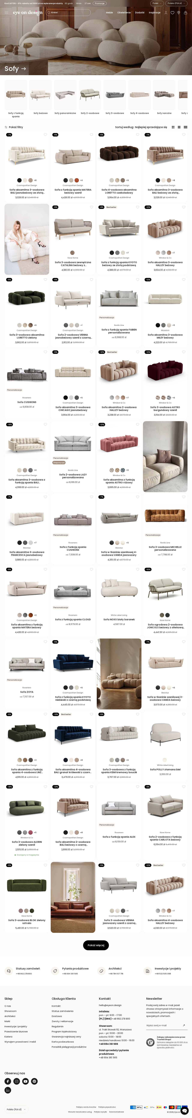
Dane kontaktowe (116, 1112)
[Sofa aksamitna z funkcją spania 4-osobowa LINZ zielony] (27, 733)
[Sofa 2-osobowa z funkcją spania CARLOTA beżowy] (165, 806)
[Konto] (166, 12)
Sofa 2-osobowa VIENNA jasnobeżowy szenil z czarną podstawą (73, 337)
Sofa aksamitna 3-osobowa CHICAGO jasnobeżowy (73, 409)
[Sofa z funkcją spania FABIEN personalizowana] (119, 298)
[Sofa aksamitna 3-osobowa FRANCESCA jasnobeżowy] (27, 516)
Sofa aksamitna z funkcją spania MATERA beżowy (26, 626)
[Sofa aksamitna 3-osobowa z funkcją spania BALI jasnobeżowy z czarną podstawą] (27, 443)
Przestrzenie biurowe (16, 1031)
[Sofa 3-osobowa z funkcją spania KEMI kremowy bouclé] (119, 733)
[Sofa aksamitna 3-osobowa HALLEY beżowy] (165, 226)
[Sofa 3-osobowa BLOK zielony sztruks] (27, 884)
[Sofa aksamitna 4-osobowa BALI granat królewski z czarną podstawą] (73, 733)
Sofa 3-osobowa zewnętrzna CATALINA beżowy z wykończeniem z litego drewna (73, 265)
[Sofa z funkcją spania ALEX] (119, 806)
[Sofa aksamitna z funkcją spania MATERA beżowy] (27, 588)
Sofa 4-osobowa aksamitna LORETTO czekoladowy (119, 191)
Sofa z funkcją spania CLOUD (73, 619)
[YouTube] (25, 1081)
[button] (6, 12)
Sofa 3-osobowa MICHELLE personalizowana (165, 548)
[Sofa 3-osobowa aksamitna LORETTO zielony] (27, 298)
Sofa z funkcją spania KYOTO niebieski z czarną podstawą (73, 698)
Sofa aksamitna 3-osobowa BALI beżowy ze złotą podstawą (165, 192)
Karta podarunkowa (63, 1041)
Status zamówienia (62, 1011)
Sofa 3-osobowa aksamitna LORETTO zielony (26, 336)
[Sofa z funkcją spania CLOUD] (73, 588)
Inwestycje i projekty (15, 1026)
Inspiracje (154, 12)
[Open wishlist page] (172, 12)
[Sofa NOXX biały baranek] (119, 588)
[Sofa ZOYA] (27, 661)
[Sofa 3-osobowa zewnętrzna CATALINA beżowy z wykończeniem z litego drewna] (73, 226)
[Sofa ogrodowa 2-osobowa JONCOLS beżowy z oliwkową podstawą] (165, 588)
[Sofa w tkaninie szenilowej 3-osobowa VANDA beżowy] (165, 661)
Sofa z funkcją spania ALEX (119, 837)
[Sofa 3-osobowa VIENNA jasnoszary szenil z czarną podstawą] (119, 884)
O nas (7, 1006)
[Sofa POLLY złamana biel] (165, 733)
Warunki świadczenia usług (80, 1112)
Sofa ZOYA (26, 692)
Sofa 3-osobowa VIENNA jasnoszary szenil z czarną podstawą (119, 923)
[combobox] (157, 3)
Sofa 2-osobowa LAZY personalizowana (73, 476)
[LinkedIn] (7, 1090)
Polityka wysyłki (100, 1112)
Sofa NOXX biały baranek (119, 619)
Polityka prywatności (107, 1107)
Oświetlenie (124, 12)
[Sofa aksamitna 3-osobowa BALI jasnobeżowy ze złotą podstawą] (27, 154)
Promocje (99, 3)
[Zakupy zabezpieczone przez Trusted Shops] (150, 1042)
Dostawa (57, 1016)
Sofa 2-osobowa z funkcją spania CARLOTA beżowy (165, 838)
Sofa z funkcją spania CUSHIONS (73, 548)
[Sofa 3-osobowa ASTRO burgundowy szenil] (165, 371)
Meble (109, 12)
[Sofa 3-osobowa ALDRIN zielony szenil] (27, 806)
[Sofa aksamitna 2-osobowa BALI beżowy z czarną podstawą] (73, 806)
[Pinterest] (34, 1081)
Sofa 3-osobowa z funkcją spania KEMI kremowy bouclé (119, 771)
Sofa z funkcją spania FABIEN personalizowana (119, 331)
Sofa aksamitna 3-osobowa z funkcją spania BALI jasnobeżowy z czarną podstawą (26, 484)
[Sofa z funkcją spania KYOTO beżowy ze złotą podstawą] (119, 226)
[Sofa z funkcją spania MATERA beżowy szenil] (73, 154)
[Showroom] (179, 12)
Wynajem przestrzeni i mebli (20, 1041)
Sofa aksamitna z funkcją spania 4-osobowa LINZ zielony (26, 772)
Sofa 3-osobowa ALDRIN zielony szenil (27, 843)
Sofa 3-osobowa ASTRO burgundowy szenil (165, 409)
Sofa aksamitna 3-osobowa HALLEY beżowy (165, 264)
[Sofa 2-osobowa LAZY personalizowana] (73, 443)
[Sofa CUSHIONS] (27, 371)
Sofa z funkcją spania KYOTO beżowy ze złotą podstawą (119, 264)
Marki (7, 1021)
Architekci (9, 1016)
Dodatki (139, 12)
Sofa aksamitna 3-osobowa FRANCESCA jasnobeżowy (26, 553)
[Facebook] (7, 1081)
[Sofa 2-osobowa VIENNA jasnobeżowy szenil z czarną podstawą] (73, 298)
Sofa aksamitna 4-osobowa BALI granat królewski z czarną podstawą (73, 772)
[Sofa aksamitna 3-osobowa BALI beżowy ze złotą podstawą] (165, 154)
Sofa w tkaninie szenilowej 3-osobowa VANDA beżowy (165, 698)
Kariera (8, 1036)
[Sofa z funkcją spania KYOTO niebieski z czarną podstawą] (73, 661)
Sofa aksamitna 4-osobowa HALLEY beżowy (165, 922)
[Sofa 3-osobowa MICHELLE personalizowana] (165, 516)
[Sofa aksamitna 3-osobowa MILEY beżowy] (165, 298)
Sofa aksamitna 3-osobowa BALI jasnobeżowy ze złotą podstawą (26, 192)
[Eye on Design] (28, 13)
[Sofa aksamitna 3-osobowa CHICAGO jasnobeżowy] (73, 371)
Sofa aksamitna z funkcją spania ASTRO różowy (119, 481)
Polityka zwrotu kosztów (86, 1107)
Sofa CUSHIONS (26, 402)
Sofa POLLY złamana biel (165, 769)
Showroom (10, 1011)
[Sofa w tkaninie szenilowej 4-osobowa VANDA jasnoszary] (119, 516)
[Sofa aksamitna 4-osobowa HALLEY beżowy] (165, 884)
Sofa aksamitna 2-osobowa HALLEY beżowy (119, 409)
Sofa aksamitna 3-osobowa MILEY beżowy (165, 336)
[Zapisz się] (184, 1025)
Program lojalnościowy (64, 1031)
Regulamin (57, 1026)
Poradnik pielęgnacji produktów (69, 1046)
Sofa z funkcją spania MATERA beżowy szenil (73, 191)
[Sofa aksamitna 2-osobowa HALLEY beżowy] (119, 371)
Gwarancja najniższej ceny (66, 1036)
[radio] (19, 180)
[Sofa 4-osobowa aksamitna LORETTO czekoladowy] (119, 154)
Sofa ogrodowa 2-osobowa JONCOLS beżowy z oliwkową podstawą (165, 627)
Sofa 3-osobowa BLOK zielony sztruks (26, 922)
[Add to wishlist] (45, 134)
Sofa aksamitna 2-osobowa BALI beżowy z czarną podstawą (73, 844)
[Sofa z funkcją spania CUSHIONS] (73, 516)
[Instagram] (16, 1081)
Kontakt (56, 1006)
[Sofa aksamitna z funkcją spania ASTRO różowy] (119, 443)
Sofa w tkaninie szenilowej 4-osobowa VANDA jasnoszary (119, 553)
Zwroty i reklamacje (62, 1021)
